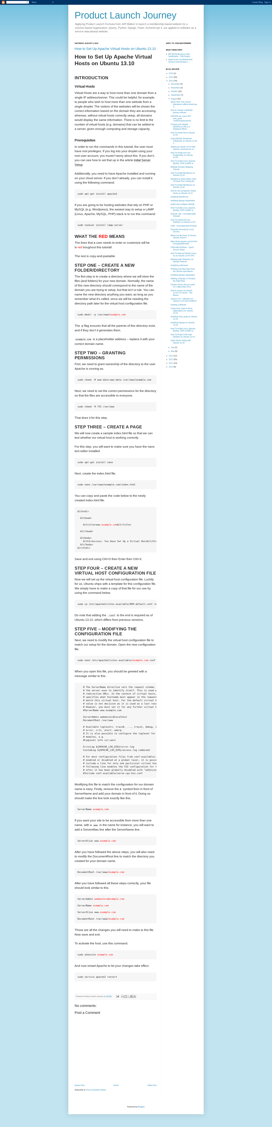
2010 (171, 367)
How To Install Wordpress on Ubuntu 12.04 (183, 174)
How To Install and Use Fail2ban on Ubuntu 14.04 (183, 221)
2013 (171, 356)
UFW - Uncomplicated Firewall (184, 226)
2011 (171, 363)
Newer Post (80, 1085)
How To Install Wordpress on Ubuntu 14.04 (183, 186)
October (174, 91)
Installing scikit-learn (179, 265)
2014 (171, 81)
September (176, 95)
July (173, 347)
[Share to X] (128, 996)
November (175, 88)
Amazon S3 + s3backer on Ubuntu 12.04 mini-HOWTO (183, 300)
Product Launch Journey (125, 15)
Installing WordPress (179, 197)
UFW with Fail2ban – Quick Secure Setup (182, 248)
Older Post (151, 1085)
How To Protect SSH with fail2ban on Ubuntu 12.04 (183, 336)
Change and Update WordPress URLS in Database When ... (180, 126)
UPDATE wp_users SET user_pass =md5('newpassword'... (182, 118)
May (173, 351)
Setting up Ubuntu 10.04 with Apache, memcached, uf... (183, 148)
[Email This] (122, 996)
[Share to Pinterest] (134, 996)
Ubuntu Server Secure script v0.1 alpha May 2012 (183, 285)
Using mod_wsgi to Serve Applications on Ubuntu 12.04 (182, 310)
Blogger (141, 1107)
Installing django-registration (183, 201)
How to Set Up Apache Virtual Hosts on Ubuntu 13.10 (115, 49)
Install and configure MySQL (183, 204)
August (174, 99)
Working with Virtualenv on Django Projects (182, 260)
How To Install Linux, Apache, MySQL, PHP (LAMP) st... (183, 162)
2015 (171, 77)
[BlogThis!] (125, 996)
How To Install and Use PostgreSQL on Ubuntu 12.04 (182, 155)
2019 (171, 73)
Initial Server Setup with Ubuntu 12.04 (181, 341)
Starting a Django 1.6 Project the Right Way (183, 279)
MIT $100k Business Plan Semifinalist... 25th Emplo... (179, 55)
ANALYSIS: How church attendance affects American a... (184, 104)
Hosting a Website (178, 305)
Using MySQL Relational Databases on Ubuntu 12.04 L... (184, 140)
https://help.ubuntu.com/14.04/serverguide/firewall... (184, 242)
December (175, 84)
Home (116, 1085)
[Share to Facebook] (131, 996)
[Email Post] (117, 996)
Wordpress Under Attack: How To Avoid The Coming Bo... (183, 180)
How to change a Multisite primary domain (182, 111)
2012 (171, 359)
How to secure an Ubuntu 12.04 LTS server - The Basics (181, 292)
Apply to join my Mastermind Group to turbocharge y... (180, 60)
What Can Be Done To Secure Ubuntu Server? (183, 236)
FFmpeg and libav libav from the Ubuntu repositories (183, 270)
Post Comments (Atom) (96, 1090)
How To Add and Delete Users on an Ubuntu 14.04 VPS (183, 254)
